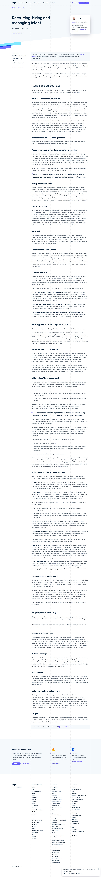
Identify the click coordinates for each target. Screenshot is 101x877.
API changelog (55, 856)
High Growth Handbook (65, 727)
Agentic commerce (57, 791)
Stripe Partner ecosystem (58, 842)
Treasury (34, 838)
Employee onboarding (18, 62)
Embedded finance (56, 797)
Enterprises (55, 787)
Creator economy (56, 816)
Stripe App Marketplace (58, 840)
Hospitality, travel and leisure (59, 820)
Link (33, 818)
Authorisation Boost (37, 791)
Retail (53, 832)
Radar (33, 828)
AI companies (55, 814)
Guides (14, 8)
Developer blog (56, 862)
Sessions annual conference (79, 795)
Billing (33, 793)
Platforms (54, 809)
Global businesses (56, 801)
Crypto (33, 803)
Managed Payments (37, 820)
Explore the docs (76, 761)
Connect (34, 801)
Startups (54, 789)
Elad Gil (79, 18)
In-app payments (56, 803)
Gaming (54, 818)
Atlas (33, 789)
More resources (76, 809)
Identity (34, 812)
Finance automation (57, 799)
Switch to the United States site (71, 873)
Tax (33, 834)
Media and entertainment (58, 824)
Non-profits (55, 826)
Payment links (35, 822)
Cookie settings (76, 807)
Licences (74, 803)
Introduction (15, 53)
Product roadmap (76, 815)
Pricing (53, 2)
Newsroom (74, 819)
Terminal (34, 836)
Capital (33, 795)
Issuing (33, 816)
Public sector (55, 830)
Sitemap (74, 805)
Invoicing (34, 814)
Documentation (56, 850)
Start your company (17, 33)
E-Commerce (55, 795)
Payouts (34, 826)
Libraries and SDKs (56, 858)
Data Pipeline (35, 805)
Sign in (74, 2)
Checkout (34, 797)
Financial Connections (37, 809)
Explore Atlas (55, 763)
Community (75, 793)
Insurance (54, 822)
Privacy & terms (76, 797)
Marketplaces (55, 805)
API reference (55, 852)
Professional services (57, 828)
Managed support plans (78, 831)
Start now (15, 763)
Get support (75, 829)
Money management (57, 807)
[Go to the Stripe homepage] (13, 785)
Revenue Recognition (37, 830)
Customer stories (76, 789)
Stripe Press (75, 821)
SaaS (53, 812)
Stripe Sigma (35, 832)
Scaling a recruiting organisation (17, 59)
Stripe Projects (55, 860)
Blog (73, 791)
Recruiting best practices (19, 55)
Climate (34, 799)
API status (54, 854)
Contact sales (83, 2)
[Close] (98, 869)
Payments (34, 824)
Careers (74, 817)
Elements (34, 807)
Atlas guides (22, 8)
